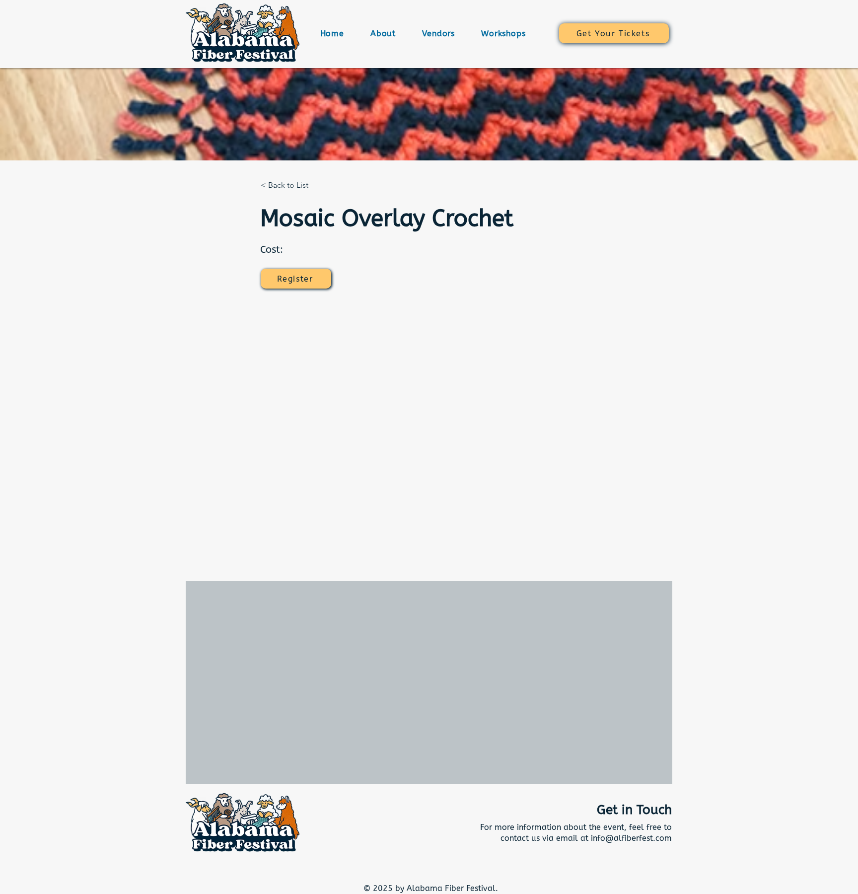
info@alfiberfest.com (631, 838)
